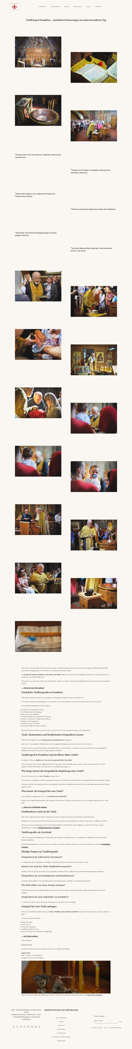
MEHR (89, 6)
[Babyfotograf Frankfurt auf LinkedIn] (32, 1027)
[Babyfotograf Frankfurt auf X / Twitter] (36, 1027)
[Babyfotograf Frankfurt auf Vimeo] (21, 1027)
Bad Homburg (61, 1017)
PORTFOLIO (42, 6)
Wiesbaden (61, 1033)
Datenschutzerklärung (61, 1037)
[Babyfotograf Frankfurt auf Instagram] (17, 1027)
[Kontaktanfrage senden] (120, 1021)
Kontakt (98, 6)
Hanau (61, 1021)
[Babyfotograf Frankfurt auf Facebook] (14, 1027)
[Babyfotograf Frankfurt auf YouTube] (39, 1027)
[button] (127, 1044)
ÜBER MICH (78, 6)
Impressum (61, 1040)
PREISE (67, 6)
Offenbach (61, 1029)
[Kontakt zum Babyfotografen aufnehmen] (28, 1027)
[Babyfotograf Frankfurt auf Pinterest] (25, 1027)
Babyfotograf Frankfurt (94, 995)
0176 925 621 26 (26, 945)
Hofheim (61, 1025)
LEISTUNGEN (55, 6)
